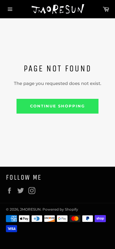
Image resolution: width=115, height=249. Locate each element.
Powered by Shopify (60, 209)
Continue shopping (57, 106)
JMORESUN (30, 209)
